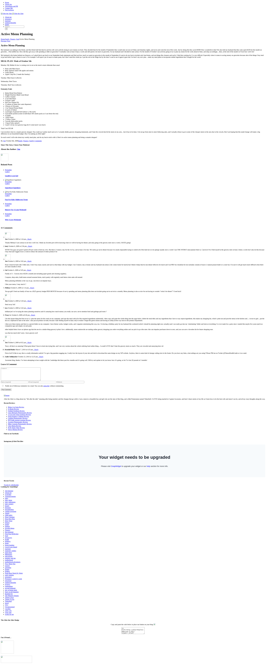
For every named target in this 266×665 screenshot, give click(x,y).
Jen (4, 141)
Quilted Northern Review (16, 411)
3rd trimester (9, 491)
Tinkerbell (8, 601)
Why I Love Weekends (13, 220)
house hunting (9, 545)
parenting (8, 567)
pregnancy (8, 577)
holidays (7, 541)
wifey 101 (8, 611)
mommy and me (10, 558)
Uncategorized (10, 607)
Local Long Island (11, 547)
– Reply (29, 239)
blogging (8, 508)
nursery (7, 566)
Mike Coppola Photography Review (20, 424)
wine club (8, 612)
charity (7, 513)
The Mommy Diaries (12, 596)
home (7, 543)
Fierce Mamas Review (15, 429)
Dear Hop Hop (10, 519)
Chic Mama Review (14, 426)
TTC (6, 605)
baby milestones (10, 502)
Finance (25, 141)
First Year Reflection (11, 534)
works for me (9, 614)
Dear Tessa (8, 521)
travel (7, 603)
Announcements (10, 496)
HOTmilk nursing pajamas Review (19, 420)
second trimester (10, 588)
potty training (9, 575)
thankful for (9, 594)
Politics (7, 571)
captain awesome (10, 511)
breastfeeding (9, 509)
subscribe (46, 386)
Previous (4, 41)
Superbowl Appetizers (13, 188)
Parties (7, 569)
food (30, 141)
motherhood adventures (12, 562)
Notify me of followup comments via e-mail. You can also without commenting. (34, 386)
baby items (8, 500)
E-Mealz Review (13, 409)
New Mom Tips (10, 564)
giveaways (8, 538)
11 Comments (37, 141)
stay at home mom (11, 590)
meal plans (8, 553)
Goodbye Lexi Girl (11, 176)
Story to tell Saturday (12, 592)
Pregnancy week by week (13, 579)
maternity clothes (10, 551)
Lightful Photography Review (18, 418)
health (7, 539)
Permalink (8, 170)
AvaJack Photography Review (18, 422)
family (20, 141)
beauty (7, 506)
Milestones (8, 554)
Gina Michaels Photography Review (20, 413)
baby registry (9, 504)
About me (8, 493)
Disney (7, 523)
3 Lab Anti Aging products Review (19, 414)
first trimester (9, 532)
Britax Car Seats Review (16, 407)
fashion (7, 526)
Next (8, 41)
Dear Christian (10, 517)
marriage (8, 549)
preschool (8, 581)
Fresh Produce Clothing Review (18, 416)
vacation (7, 609)
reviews (7, 584)
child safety (8, 515)
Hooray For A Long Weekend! (15, 210)
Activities (8, 494)
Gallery (7, 172)
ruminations (9, 586)
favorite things (9, 528)
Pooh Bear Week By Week (14, 573)
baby (6, 498)
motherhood (9, 560)
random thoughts (10, 582)
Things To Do (9, 599)
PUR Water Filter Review (16, 428)
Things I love (9, 597)
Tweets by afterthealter (11, 485)
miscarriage (8, 556)
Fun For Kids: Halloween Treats (16, 200)
